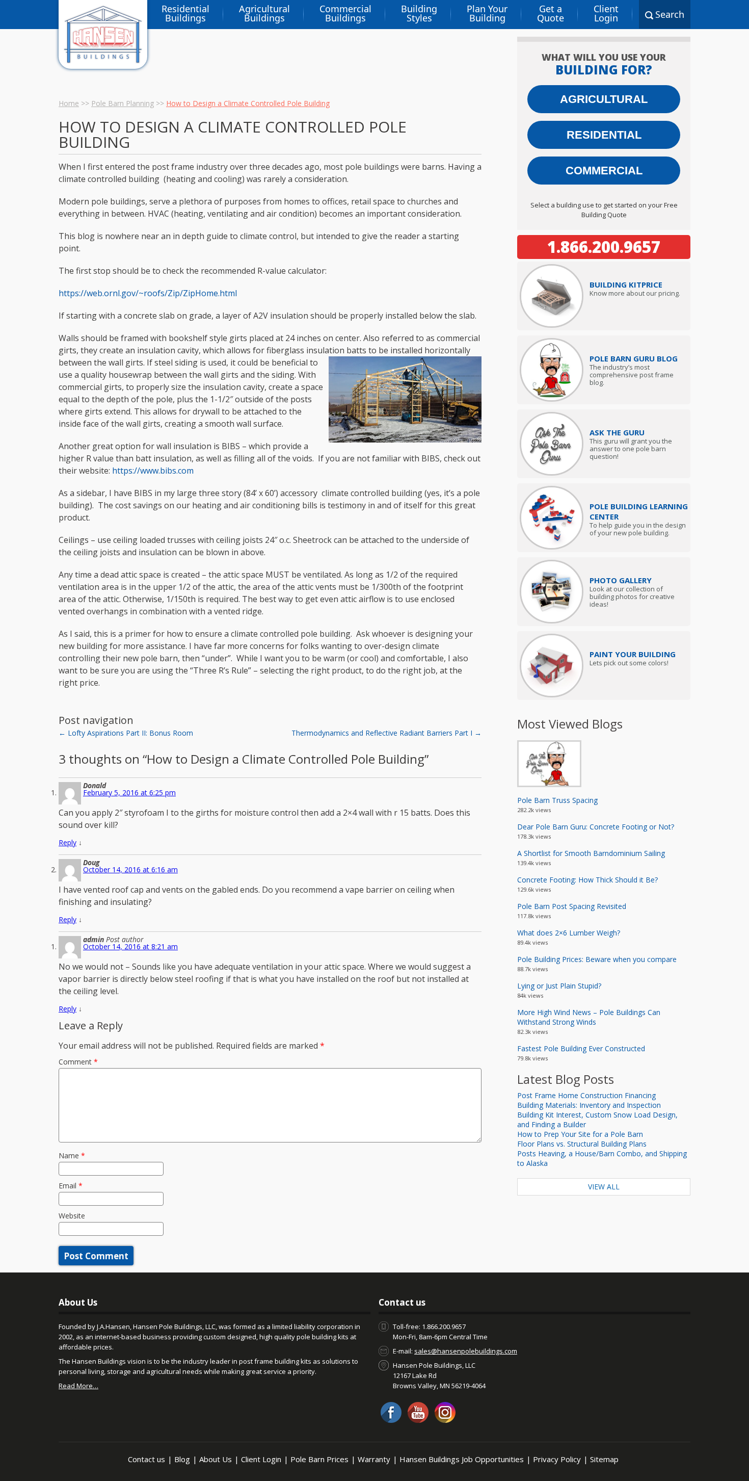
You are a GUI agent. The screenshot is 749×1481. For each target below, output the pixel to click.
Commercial (604, 170)
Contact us (146, 1459)
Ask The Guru (617, 432)
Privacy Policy (557, 1459)
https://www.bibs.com (153, 470)
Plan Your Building (487, 13)
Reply (67, 842)
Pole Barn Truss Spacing (557, 800)
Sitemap (604, 1459)
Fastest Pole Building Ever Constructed (581, 1048)
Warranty (374, 1459)
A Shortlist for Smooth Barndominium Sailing (591, 853)
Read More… (78, 1385)
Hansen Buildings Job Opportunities (461, 1459)
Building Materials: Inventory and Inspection (589, 1105)
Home (69, 103)
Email (71, 1185)
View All (604, 1186)
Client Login (606, 13)
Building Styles (419, 13)
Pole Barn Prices (319, 1459)
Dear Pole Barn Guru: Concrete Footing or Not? (595, 827)
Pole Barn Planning (122, 103)
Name (72, 1155)
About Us (215, 1459)
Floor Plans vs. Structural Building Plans (582, 1144)
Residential (604, 134)
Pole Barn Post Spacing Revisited (571, 906)
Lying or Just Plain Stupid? (559, 986)
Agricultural (604, 99)
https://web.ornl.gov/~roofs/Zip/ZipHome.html (148, 293)
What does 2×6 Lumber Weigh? (568, 933)
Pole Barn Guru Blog (634, 358)
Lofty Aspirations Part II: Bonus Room (126, 733)
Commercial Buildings (345, 13)
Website (72, 1215)
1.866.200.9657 (603, 246)
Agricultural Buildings (264, 13)
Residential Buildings (185, 13)
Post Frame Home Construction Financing (586, 1095)
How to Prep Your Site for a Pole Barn (580, 1134)
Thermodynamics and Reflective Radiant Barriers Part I (386, 733)
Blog (182, 1459)
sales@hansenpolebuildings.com (465, 1351)
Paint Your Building (633, 654)
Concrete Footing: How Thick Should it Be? (587, 880)
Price (626, 284)
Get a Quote (550, 13)
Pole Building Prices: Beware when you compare (597, 959)
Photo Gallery (621, 580)
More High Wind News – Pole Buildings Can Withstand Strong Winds (588, 1017)
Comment (78, 1062)
